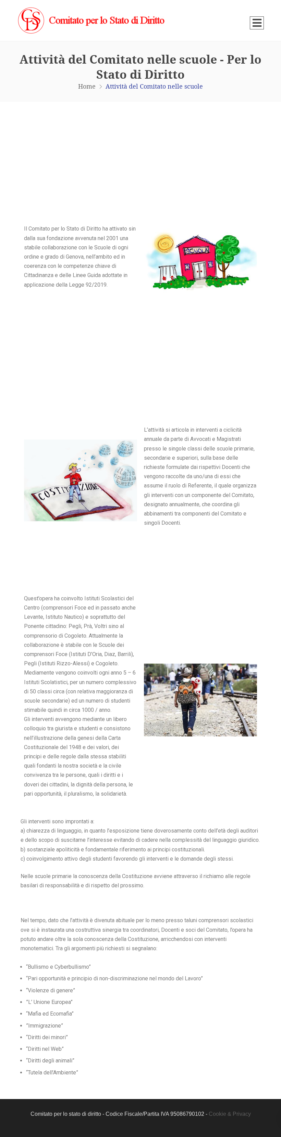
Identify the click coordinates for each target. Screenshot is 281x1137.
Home (87, 86)
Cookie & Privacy (230, 1114)
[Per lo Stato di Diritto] (92, 20)
